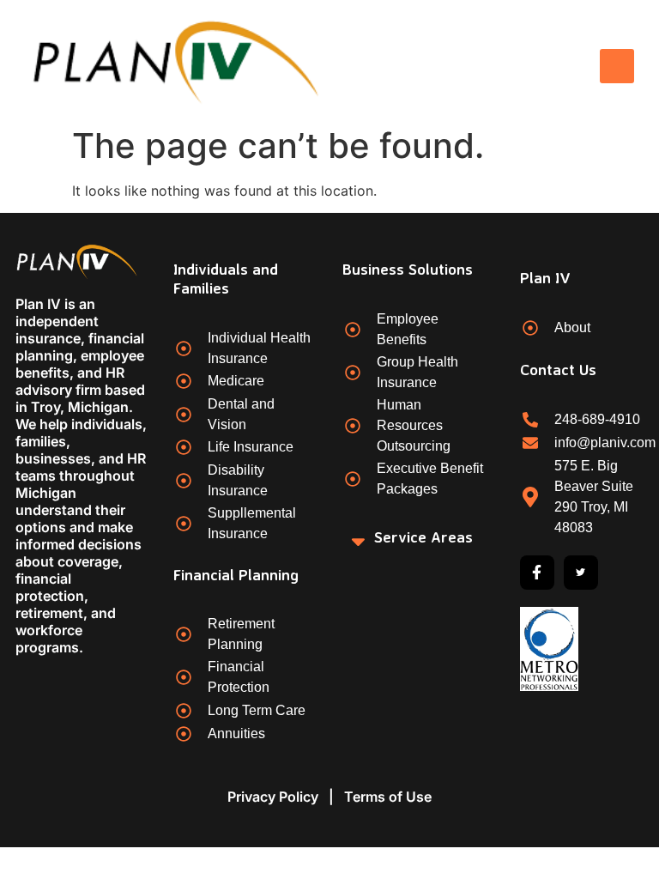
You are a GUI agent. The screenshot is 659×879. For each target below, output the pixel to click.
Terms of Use (388, 796)
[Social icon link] (537, 572)
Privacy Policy (272, 796)
